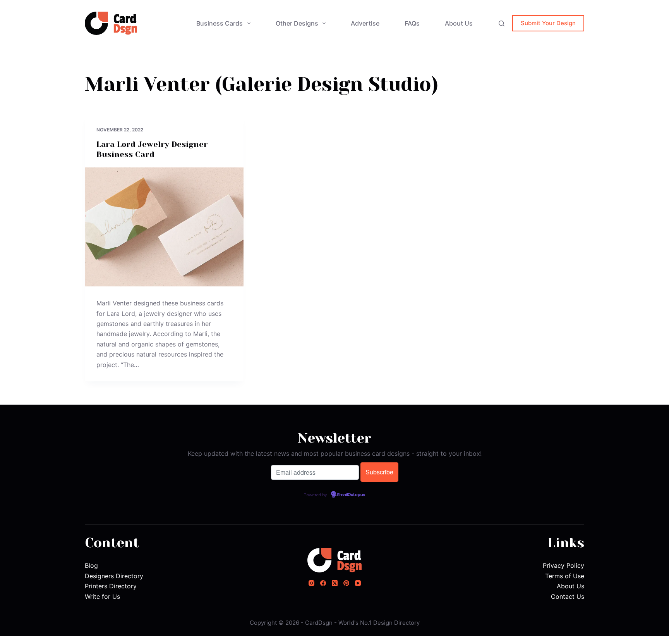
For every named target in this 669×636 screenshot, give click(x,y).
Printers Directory (111, 586)
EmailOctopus (351, 495)
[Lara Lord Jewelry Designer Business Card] (164, 227)
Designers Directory (114, 576)
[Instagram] (311, 583)
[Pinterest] (346, 583)
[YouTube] (358, 583)
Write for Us (102, 596)
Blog (91, 565)
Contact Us (567, 596)
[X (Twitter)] (335, 583)
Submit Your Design (548, 23)
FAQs (412, 23)
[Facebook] (323, 583)
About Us (459, 23)
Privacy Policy (563, 565)
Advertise (365, 23)
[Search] (501, 23)
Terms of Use (564, 576)
